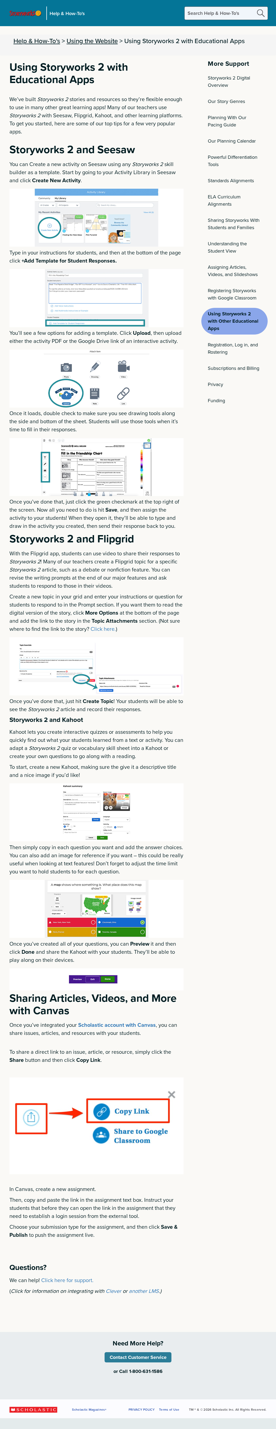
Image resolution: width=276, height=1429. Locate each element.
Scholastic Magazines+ (89, 1409)
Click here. (103, 629)
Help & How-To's (67, 13)
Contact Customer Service (138, 1357)
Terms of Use (169, 1409)
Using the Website (92, 40)
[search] (260, 13)
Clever (113, 1291)
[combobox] (226, 13)
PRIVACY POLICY (142, 1409)
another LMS (144, 1291)
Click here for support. (67, 1280)
